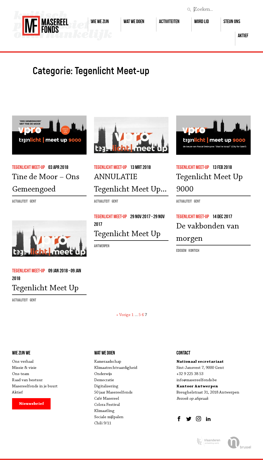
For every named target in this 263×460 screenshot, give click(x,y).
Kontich (194, 250)
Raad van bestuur (27, 380)
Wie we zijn (100, 21)
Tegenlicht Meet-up (28, 167)
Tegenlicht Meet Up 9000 (209, 183)
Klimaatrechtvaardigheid (115, 368)
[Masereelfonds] (45, 23)
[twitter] (189, 419)
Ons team (20, 374)
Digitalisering (106, 386)
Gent (33, 201)
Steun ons (231, 21)
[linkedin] (208, 419)
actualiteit (20, 201)
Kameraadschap (107, 362)
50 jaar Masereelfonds (113, 392)
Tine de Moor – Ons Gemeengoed (45, 183)
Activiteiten (169, 21)
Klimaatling (104, 411)
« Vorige (123, 315)
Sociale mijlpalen (109, 417)
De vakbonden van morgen (207, 232)
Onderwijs (103, 374)
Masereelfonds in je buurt (35, 386)
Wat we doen (134, 21)
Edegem (181, 250)
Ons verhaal (23, 362)
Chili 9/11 (102, 423)
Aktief (243, 35)
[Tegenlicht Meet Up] (49, 239)
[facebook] (179, 419)
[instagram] (198, 419)
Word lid (201, 21)
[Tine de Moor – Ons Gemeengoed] (49, 135)
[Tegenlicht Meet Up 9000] (213, 135)
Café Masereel (106, 399)
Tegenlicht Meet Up (45, 288)
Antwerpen (101, 246)
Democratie (104, 380)
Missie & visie (24, 368)
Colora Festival (107, 405)
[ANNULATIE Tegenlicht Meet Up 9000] (131, 135)
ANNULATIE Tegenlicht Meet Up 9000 (127, 184)
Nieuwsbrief (31, 404)
